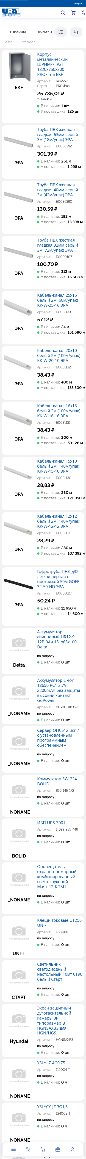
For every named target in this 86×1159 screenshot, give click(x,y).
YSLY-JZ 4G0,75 (51, 1063)
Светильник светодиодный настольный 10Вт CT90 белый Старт (59, 972)
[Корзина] (43, 1149)
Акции (78, 3)
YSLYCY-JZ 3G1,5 (52, 1106)
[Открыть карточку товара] (19, 67)
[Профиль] (72, 1149)
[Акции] (28, 1149)
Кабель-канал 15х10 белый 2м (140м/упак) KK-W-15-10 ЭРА (58, 466)
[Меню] (13, 1149)
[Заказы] (58, 1149)
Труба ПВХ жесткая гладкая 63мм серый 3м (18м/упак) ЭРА (57, 134)
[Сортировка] (76, 32)
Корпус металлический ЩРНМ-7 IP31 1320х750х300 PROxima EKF (52, 64)
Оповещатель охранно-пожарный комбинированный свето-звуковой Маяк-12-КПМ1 (57, 876)
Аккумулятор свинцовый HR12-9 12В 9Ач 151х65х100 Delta (57, 639)
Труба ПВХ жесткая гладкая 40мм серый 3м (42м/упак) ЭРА (57, 189)
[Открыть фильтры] (60, 32)
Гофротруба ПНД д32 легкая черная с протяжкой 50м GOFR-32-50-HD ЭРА (59, 579)
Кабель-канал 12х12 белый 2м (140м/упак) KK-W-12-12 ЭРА (58, 521)
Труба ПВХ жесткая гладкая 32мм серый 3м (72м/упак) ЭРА (57, 245)
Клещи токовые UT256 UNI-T (59, 923)
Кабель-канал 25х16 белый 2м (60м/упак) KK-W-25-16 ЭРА (57, 300)
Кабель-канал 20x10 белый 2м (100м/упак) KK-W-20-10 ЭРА (58, 355)
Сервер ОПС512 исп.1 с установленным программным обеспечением (58, 738)
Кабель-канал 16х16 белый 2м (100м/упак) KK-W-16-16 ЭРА (58, 410)
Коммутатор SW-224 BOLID (57, 781)
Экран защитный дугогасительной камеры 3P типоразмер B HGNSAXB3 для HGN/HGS (54, 1021)
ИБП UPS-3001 (51, 822)
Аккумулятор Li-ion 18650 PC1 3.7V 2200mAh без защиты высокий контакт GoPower (58, 690)
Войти (83, 12)
